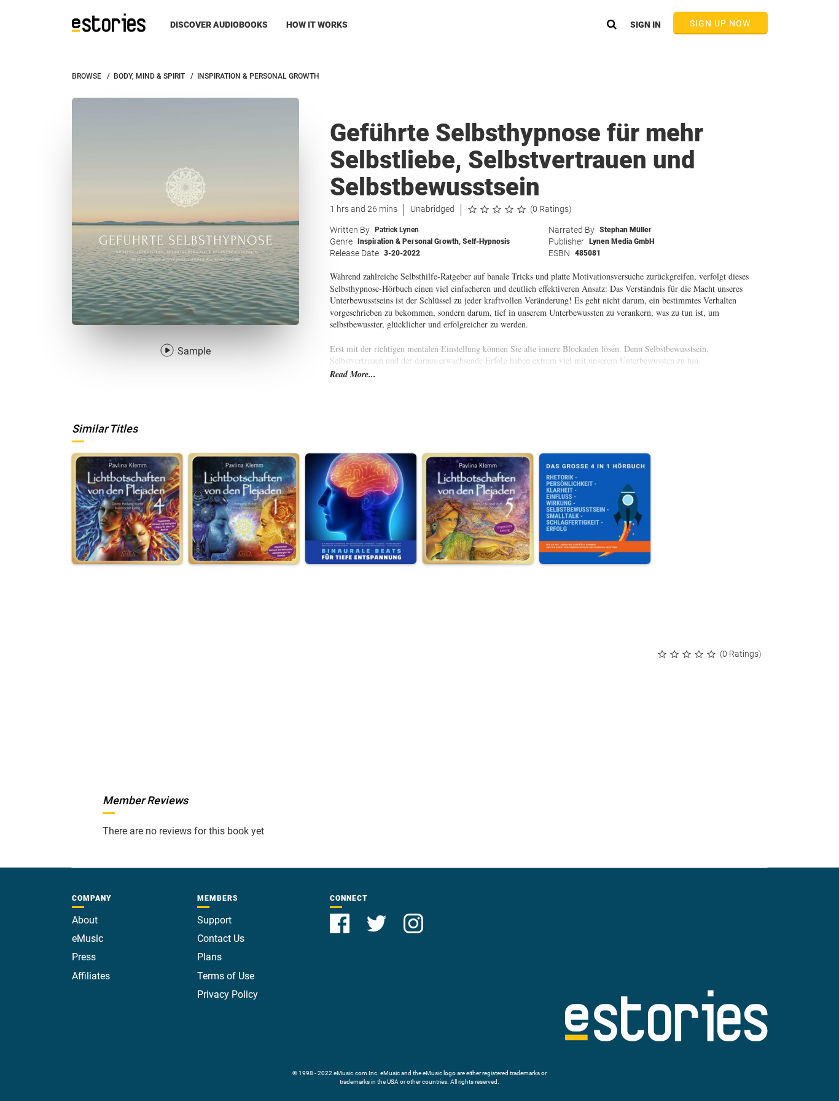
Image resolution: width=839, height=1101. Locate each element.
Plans (209, 957)
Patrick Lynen (397, 229)
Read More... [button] (353, 374)
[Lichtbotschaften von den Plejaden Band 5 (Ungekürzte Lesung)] (478, 508)
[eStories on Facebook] (340, 916)
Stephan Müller (625, 229)
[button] (219, 31)
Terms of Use (225, 976)
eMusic (87, 938)
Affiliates (91, 976)
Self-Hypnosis (486, 241)
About (85, 920)
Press (84, 957)
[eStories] (109, 23)
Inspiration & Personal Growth (409, 241)
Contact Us (220, 938)
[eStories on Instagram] (413, 916)
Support (214, 920)
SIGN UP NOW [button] (720, 23)
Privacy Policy (227, 994)
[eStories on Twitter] (377, 916)
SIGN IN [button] (645, 24)
